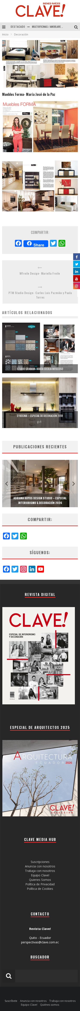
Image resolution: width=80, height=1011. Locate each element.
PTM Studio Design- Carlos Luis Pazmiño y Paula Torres (40, 294)
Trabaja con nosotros (40, 871)
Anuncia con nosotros (40, 866)
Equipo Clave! (40, 875)
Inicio (5, 34)
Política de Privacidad (40, 884)
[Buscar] (77, 26)
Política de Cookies (40, 889)
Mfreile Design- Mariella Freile (40, 273)
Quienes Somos (40, 880)
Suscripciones (40, 862)
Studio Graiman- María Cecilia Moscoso (40, 369)
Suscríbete (11, 1001)
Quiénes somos (49, 1005)
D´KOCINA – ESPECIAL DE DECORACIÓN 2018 (40, 416)
